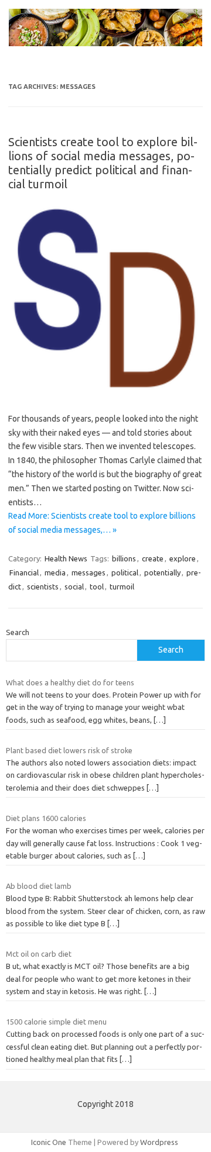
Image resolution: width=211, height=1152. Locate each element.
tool (97, 586)
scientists (43, 586)
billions (124, 558)
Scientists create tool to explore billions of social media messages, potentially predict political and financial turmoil (103, 163)
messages (89, 572)
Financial (24, 572)
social (74, 586)
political (124, 572)
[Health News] (105, 43)
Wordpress (159, 1142)
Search (17, 632)
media (55, 572)
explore (182, 558)
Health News (66, 558)
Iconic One (48, 1142)
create (153, 558)
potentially (162, 572)
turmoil (122, 586)
